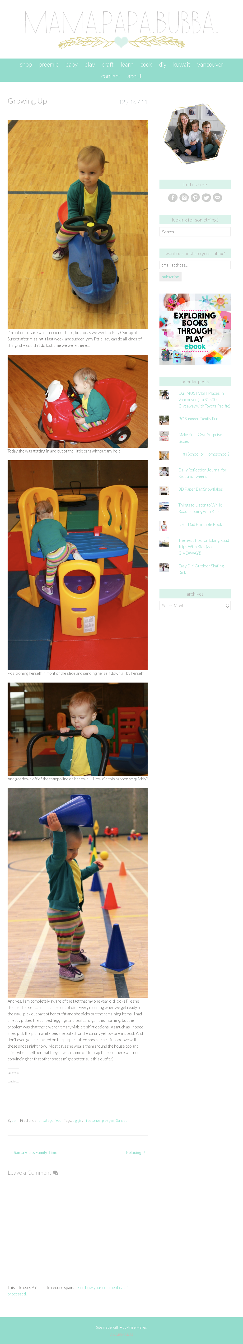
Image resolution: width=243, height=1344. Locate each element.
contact (110, 75)
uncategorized (50, 1120)
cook (146, 64)
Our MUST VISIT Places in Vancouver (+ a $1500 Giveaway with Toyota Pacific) (204, 399)
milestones (92, 1120)
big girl (77, 1120)
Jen (15, 1120)
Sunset (121, 1120)
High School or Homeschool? (203, 454)
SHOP (26, 64)
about (134, 75)
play (89, 64)
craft (108, 64)
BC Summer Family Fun (198, 418)
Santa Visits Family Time (35, 1152)
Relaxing (133, 1152)
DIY (162, 64)
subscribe (170, 276)
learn (127, 64)
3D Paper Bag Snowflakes (200, 489)
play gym (108, 1120)
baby (71, 64)
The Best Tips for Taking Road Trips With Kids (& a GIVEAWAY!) (203, 547)
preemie (49, 64)
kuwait (181, 64)
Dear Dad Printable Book (200, 524)
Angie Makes (137, 1327)
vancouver (210, 64)
